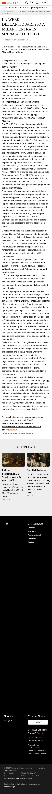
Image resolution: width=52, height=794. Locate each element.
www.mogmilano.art (24, 433)
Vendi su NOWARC (35, 524)
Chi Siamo (32, 539)
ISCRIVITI (38, 722)
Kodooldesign (9, 787)
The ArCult (10, 11)
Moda (34, 8)
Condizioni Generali (36, 751)
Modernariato (24, 8)
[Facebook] (5, 721)
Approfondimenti (34, 535)
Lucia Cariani (20, 784)
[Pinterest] (12, 721)
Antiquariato (10, 8)
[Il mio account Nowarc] (26, 2)
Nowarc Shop (33, 753)
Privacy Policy (33, 745)
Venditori (42, 8)
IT (42, 3)
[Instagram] (9, 721)
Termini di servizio (20, 778)
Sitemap (43, 753)
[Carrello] (31, 2)
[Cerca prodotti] (37, 2)
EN (45, 3)
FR (49, 3)
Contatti (31, 542)
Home (3, 11)
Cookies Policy (34, 748)
